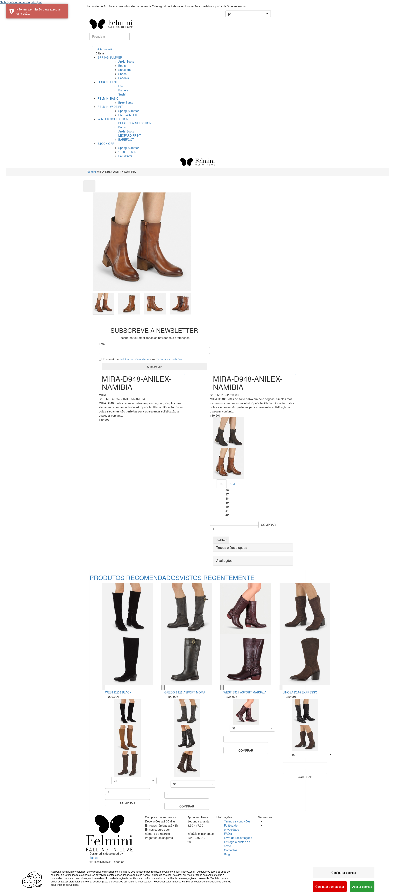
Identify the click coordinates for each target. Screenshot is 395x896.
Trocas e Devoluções (231, 547)
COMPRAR (268, 525)
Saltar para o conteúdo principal (21, 2)
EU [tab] (221, 484)
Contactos (230, 850)
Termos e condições (169, 359)
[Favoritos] (93, 45)
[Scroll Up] (89, 186)
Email (102, 344)
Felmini (91, 172)
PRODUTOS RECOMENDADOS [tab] (135, 577)
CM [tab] (232, 484)
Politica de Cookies (68, 884)
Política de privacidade (134, 359)
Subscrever (154, 367)
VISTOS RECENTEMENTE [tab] (217, 577)
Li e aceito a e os (142, 359)
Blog (227, 854)
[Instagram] (265, 825)
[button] (248, 13)
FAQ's (228, 834)
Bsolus (93, 858)
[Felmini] (109, 833)
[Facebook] (265, 821)
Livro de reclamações (238, 838)
